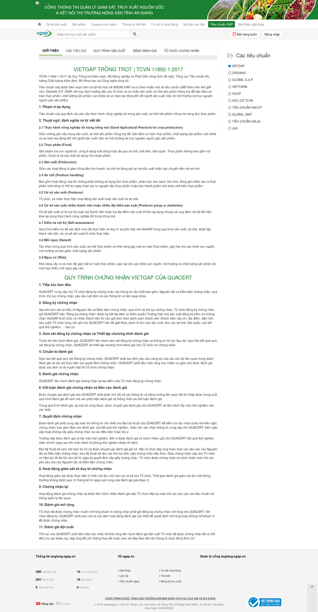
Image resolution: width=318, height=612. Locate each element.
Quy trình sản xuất (109, 50)
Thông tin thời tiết (134, 24)
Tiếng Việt (47, 604)
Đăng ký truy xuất (170, 581)
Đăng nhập (272, 34)
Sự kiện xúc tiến (194, 24)
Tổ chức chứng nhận (181, 50)
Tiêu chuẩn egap (129, 581)
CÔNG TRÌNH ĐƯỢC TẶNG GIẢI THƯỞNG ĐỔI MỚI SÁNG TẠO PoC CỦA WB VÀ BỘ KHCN (160, 598)
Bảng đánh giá (145, 50)
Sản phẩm (79, 24)
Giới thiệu (50, 50)
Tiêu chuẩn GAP (221, 24)
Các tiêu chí (76, 50)
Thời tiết (165, 576)
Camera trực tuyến (104, 24)
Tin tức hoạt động (170, 570)
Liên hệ (123, 576)
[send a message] (312, 606)
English (65, 604)
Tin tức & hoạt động (164, 24)
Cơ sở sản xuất (56, 24)
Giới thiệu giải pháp (251, 24)
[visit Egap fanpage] (312, 592)
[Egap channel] (312, 599)
